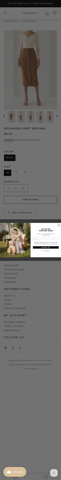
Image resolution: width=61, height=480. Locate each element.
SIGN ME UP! (45, 247)
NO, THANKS (46, 250)
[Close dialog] (58, 225)
